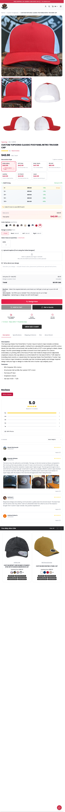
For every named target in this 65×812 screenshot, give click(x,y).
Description (6, 335)
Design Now (33, 301)
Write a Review (7, 394)
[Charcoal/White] (21, 225)
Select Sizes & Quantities (9, 238)
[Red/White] (40, 225)
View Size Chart (32, 327)
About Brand (49, 335)
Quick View (17, 560)
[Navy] (28, 225)
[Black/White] (10, 225)
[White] (2, 225)
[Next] (61, 528)
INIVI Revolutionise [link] (47, 562)
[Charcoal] (17, 225)
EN (55, 6)
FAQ (40, 335)
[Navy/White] (32, 225)
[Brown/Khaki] (14, 225)
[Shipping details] (39, 1)
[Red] (36, 225)
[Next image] (59, 46)
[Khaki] (25, 225)
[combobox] (54, 439)
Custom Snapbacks (13, 13)
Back (15, 233)
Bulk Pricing (6, 183)
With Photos (10, 431)
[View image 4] (47, 123)
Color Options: (9, 222)
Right (37, 233)
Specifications (17, 335)
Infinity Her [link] (17, 562)
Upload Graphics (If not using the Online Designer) (19, 250)
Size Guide (21, 238)
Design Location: (8, 230)
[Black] (6, 225)
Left (26, 233)
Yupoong (4, 142)
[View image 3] (16, 123)
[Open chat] (59, 807)
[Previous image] (4, 46)
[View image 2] (47, 93)
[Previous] (57, 528)
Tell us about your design (11, 263)
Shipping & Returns (30, 335)
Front (5, 233)
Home (3, 13)
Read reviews (15, 151)
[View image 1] (16, 93)
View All (52, 528)
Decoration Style (6, 159)
